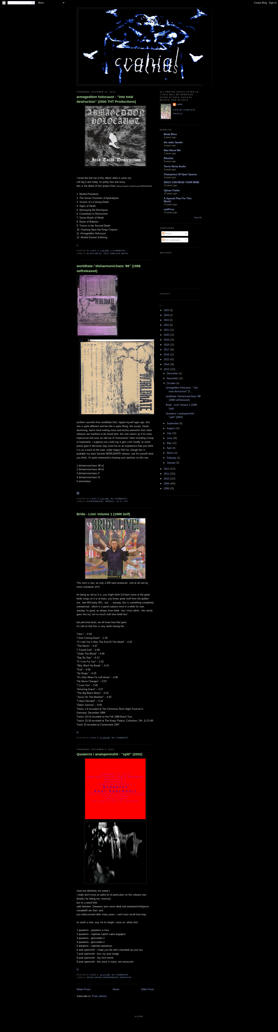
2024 (167, 315)
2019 (167, 339)
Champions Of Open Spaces (180, 174)
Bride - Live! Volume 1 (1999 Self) (103, 514)
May (169, 443)
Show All (197, 217)
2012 (167, 468)
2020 (167, 334)
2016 (167, 354)
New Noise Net (172, 150)
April (169, 448)
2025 (167, 310)
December (173, 373)
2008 (167, 488)
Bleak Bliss (170, 134)
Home (116, 989)
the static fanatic (173, 142)
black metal (94, 253)
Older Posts (147, 989)
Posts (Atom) (99, 996)
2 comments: (118, 251)
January (171, 462)
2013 (167, 369)
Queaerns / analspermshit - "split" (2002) (109, 754)
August (171, 428)
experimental (95, 501)
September (173, 423)
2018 (167, 344)
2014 (167, 364)
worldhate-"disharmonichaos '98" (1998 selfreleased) (109, 268)
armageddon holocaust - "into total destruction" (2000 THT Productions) (106, 99)
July (169, 433)
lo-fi (119, 501)
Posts (168, 233)
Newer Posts (84, 989)
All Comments (172, 240)
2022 (167, 325)
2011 (167, 473)
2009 (167, 483)
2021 (167, 329)
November (173, 378)
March (170, 452)
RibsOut (168, 158)
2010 (167, 478)
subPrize (169, 209)
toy (126, 501)
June (170, 438)
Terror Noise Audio (175, 166)
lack (179, 104)
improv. (110, 501)
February (172, 457)
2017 (167, 349)
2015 (167, 359)
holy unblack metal (116, 253)
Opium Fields (172, 190)
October (171, 383)
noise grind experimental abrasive (109, 977)
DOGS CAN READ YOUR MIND (181, 182)
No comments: (119, 499)
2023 (167, 320)
